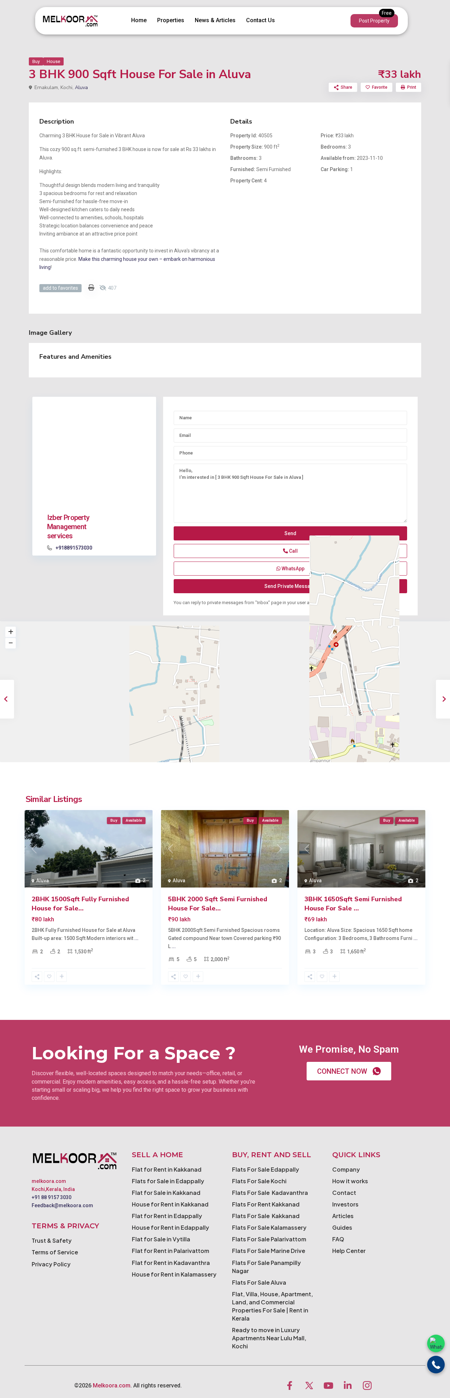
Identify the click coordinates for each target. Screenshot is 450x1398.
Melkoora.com (111, 1385)
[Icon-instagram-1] (367, 1385)
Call (293, 551)
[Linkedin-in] (347, 1385)
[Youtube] (328, 1385)
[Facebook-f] (289, 1385)
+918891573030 (74, 548)
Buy (36, 61)
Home (139, 20)
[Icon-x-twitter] (309, 1385)
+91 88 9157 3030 (51, 1197)
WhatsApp (292, 568)
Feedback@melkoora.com (62, 1205)
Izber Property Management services (68, 526)
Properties (170, 20)
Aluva (81, 87)
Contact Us (260, 20)
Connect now (342, 1071)
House (53, 61)
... (136, 938)
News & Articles (215, 20)
